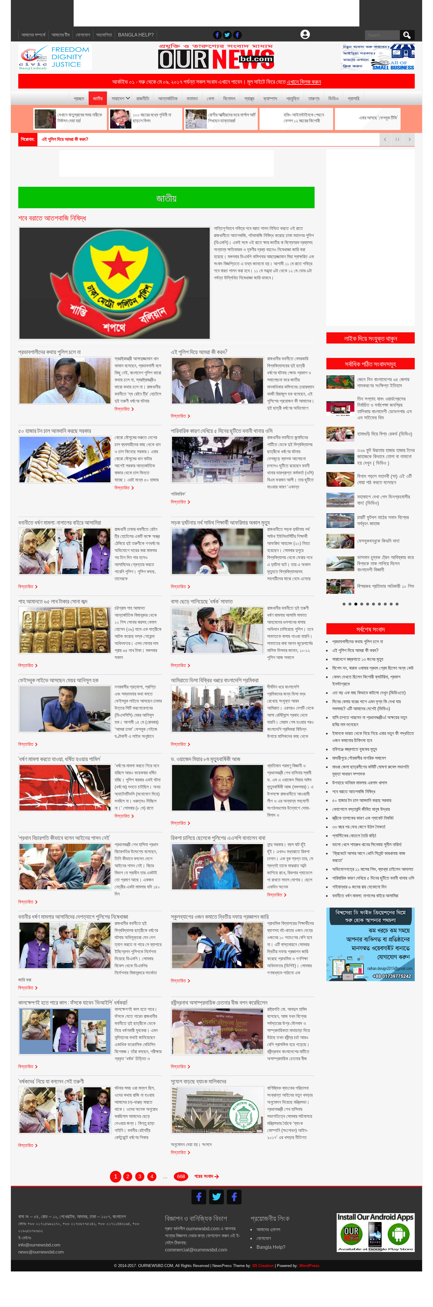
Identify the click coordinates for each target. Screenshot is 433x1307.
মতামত (192, 98)
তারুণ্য (313, 98)
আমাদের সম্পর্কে (33, 34)
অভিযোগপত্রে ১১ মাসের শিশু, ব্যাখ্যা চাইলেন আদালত (372, 869)
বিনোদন (229, 98)
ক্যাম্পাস (270, 98)
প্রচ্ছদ (79, 98)
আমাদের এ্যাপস (268, 1229)
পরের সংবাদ (204, 1176)
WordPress (309, 1265)
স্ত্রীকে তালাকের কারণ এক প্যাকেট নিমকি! (363, 818)
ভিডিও (333, 98)
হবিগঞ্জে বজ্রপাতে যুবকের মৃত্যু (354, 749)
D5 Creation (263, 1265)
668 (181, 1176)
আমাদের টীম (61, 34)
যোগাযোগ (83, 34)
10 (397, 604)
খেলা (210, 98)
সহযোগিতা (104, 34)
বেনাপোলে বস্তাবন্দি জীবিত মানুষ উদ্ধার (361, 809)
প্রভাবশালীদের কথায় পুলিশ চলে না (357, 641)
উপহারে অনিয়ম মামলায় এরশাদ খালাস (359, 782)
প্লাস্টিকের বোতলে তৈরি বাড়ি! (354, 835)
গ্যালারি (353, 98)
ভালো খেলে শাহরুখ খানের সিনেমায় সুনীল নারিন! (366, 844)
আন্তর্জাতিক (168, 98)
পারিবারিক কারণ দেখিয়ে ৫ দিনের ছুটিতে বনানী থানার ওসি (373, 878)
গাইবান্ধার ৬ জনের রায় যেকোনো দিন (359, 886)
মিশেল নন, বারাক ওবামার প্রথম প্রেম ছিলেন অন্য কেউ (373, 668)
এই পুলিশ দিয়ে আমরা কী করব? (355, 650)
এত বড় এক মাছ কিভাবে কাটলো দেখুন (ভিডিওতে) (369, 692)
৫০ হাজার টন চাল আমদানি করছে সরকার (361, 800)
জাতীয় (98, 98)
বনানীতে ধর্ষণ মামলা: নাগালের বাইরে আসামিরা (365, 895)
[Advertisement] (216, 13)
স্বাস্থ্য (249, 98)
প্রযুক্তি (292, 98)
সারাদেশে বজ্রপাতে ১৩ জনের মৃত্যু (357, 659)
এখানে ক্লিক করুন (304, 81)
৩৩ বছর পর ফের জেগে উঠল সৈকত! (358, 826)
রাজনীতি (142, 98)
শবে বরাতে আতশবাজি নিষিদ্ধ (353, 791)
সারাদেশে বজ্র (52, 139)
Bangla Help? (136, 34)
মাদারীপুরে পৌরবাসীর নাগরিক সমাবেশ (359, 758)
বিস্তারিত (122, 408)
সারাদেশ (118, 98)
